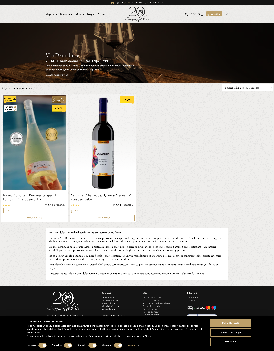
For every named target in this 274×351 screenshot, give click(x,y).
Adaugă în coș (34, 217)
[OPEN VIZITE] (83, 14)
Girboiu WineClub (152, 297)
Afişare (131, 345)
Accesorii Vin (108, 303)
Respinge (230, 341)
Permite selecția (230, 332)
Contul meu (193, 297)
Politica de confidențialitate (156, 303)
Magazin (49, 75)
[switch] (68, 345)
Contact (191, 300)
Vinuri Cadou (108, 309)
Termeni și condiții (152, 306)
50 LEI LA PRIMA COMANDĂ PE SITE (140, 2)
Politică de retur (151, 312)
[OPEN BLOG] (94, 14)
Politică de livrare (151, 309)
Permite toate (230, 323)
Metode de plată (151, 314)
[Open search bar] (186, 14)
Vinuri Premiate (110, 300)
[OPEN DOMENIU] (71, 14)
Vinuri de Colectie (110, 306)
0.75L (7, 210)
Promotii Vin (108, 297)
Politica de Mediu (151, 300)
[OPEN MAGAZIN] (56, 14)
